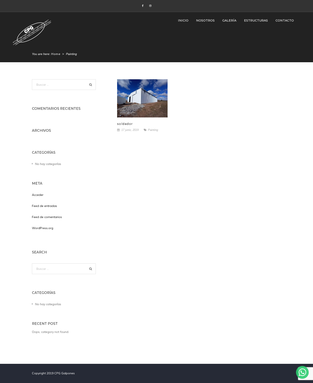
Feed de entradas (44, 206)
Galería (229, 20)
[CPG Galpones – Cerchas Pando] (32, 32)
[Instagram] (150, 6)
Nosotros (205, 20)
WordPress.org (42, 228)
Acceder (37, 195)
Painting (153, 130)
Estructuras (256, 20)
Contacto (285, 20)
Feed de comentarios (47, 217)
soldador (125, 124)
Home (55, 54)
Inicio (183, 20)
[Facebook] (143, 6)
